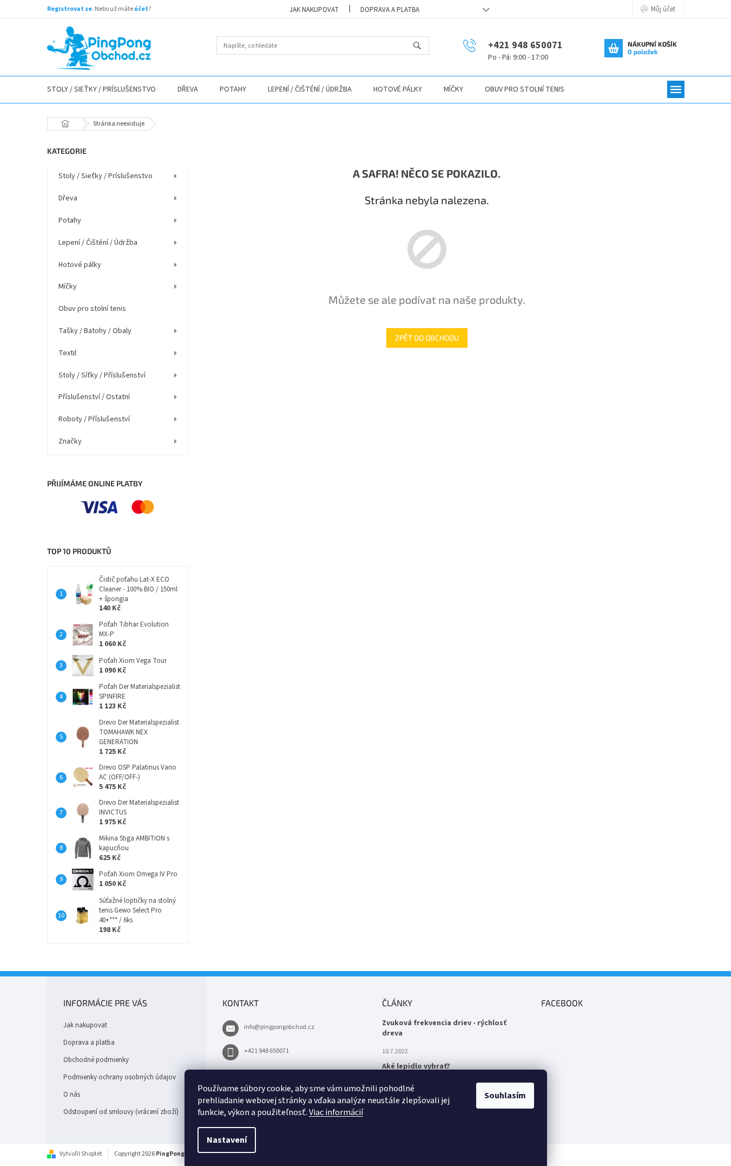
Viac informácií (336, 1112)
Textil (67, 353)
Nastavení (227, 1140)
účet (141, 9)
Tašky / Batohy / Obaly (94, 330)
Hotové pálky (79, 264)
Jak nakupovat (314, 10)
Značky (70, 441)
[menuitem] (101, 89)
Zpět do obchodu (427, 337)
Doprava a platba (389, 10)
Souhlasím (505, 1096)
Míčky (67, 286)
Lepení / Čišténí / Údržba (97, 242)
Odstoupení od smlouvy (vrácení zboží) (121, 1112)
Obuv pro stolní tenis (92, 308)
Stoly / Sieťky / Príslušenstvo (105, 176)
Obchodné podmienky (96, 1060)
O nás (71, 1094)
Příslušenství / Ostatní (94, 397)
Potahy (69, 220)
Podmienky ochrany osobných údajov (119, 1077)
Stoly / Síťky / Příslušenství (102, 375)
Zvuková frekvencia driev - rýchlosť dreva (444, 1028)
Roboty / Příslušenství (94, 419)
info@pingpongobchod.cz (279, 1027)
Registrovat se (69, 9)
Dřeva (67, 198)
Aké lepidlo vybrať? (416, 1066)
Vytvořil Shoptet (81, 1153)
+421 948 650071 (266, 1051)
